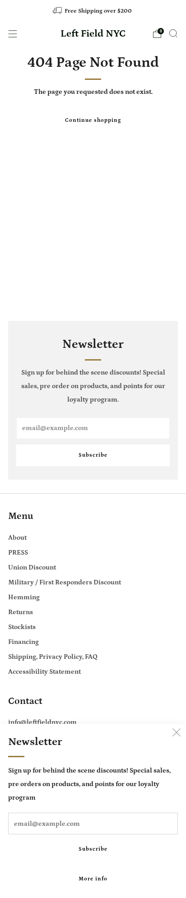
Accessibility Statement (44, 672)
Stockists (22, 627)
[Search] (173, 33)
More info (93, 879)
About (17, 538)
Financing (23, 642)
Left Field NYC (93, 33)
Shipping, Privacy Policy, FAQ (53, 657)
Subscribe (93, 849)
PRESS (18, 552)
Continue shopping (93, 120)
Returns (20, 612)
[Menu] (12, 33)
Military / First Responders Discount (64, 582)
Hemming (24, 597)
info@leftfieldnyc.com (42, 722)
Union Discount (32, 567)
